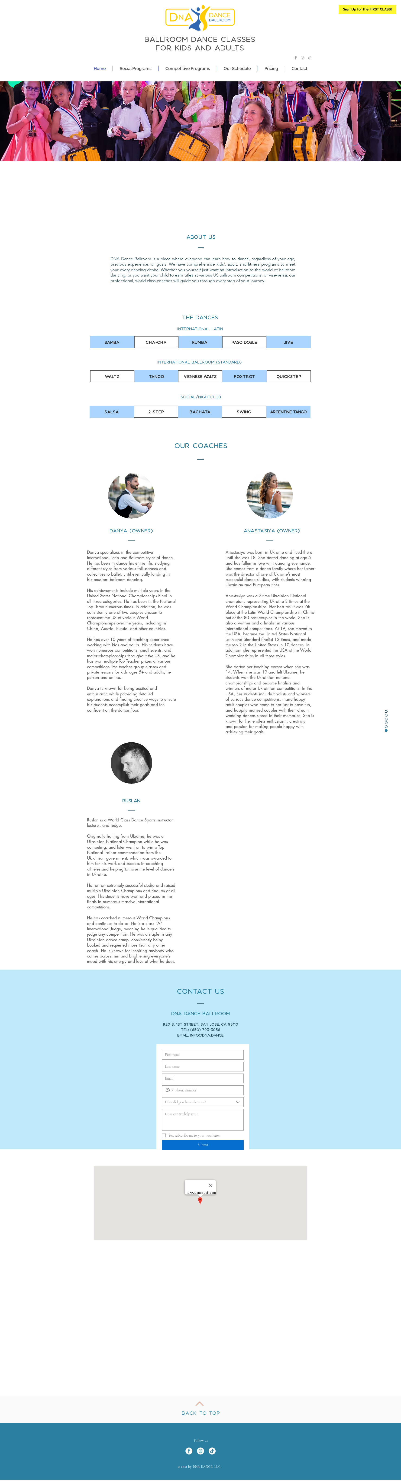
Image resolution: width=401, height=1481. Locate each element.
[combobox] (203, 1102)
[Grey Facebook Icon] (295, 57)
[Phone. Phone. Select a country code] (169, 1090)
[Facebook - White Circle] (188, 1451)
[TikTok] (309, 57)
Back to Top (201, 1413)
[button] (135, 68)
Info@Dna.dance (207, 1035)
